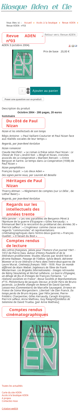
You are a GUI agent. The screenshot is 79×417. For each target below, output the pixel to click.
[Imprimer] (72, 46)
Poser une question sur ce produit (23, 99)
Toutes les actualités (12, 385)
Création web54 (10, 408)
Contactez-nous (10, 401)
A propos (6, 398)
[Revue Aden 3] (22, 78)
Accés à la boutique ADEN (15, 395)
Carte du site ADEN (11, 392)
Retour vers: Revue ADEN (60, 34)
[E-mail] (75, 46)
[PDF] (69, 46)
